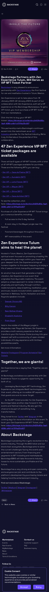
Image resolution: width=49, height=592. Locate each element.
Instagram (14, 352)
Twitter (21, 416)
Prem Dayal (10, 320)
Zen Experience (23, 90)
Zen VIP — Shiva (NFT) (12, 191)
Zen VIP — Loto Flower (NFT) (15, 182)
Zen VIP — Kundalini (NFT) (14, 177)
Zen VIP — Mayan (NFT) (13, 186)
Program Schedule (28, 352)
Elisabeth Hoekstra (13, 316)
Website (4, 352)
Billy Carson (10, 306)
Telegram (32, 416)
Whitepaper (6, 490)
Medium (12, 487)
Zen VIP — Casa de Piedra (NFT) (16, 172)
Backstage (6, 87)
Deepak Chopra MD (13, 301)
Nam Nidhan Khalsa (13, 311)
